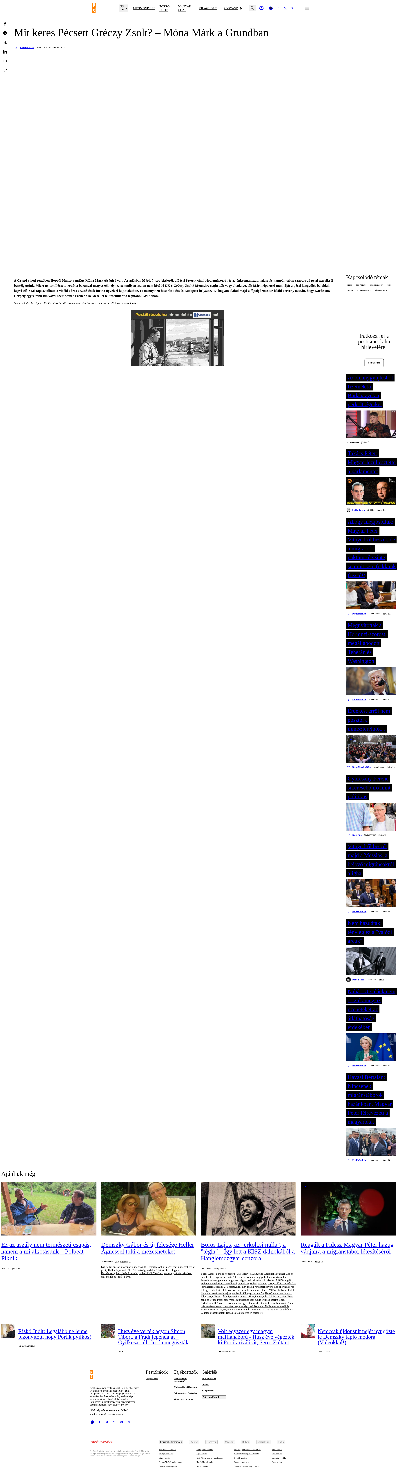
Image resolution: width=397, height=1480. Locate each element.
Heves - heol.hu (202, 1466)
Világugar (208, 8)
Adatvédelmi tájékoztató (180, 1379)
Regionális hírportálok (171, 1442)
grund (350, 290)
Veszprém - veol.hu (279, 1458)
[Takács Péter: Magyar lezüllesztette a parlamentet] (371, 491)
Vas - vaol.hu (277, 1454)
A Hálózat (206, 1268)
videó (349, 285)
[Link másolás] (5, 70)
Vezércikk (371, 980)
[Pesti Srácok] (103, 8)
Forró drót (164, 8)
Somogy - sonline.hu (242, 1462)
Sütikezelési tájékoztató (185, 1387)
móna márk (361, 285)
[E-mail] (5, 61)
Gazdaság (211, 1442)
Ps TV (39, 47)
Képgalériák (208, 1390)
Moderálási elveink (183, 1399)
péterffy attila (364, 290)
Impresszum (152, 1378)
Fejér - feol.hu (201, 1454)
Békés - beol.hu (164, 1458)
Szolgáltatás (263, 1442)
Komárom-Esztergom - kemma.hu (246, 1454)
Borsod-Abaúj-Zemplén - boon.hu (171, 1462)
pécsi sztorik (381, 290)
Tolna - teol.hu (277, 1450)
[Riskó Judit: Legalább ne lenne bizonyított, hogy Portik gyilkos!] (8, 1331)
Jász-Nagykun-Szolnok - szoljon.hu (247, 1450)
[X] (285, 8)
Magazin (229, 1442)
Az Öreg (371, 510)
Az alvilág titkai (27, 1346)
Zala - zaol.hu (277, 1462)
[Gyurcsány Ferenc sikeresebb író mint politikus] (371, 817)
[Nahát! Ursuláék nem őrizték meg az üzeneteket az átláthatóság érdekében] (371, 1047)
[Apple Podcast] (128, 1422)
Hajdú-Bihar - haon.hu (204, 1462)
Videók (205, 1384)
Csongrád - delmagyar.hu (168, 1466)
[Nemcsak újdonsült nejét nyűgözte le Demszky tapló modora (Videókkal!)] (308, 1331)
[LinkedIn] (5, 52)
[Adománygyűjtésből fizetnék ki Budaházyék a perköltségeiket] (371, 424)
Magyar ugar (184, 8)
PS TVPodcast (209, 1378)
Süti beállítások (211, 1397)
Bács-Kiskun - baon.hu (167, 1450)
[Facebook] (278, 8)
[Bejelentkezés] (261, 8)
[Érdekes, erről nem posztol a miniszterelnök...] (371, 749)
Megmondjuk (144, 8)
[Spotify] (121, 1422)
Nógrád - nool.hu (240, 1458)
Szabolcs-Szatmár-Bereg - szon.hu (246, 1466)
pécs (389, 285)
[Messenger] (5, 33)
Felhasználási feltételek (185, 1393)
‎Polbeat (6, 1268)
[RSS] (292, 8)
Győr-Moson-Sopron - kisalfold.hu (209, 1458)
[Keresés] (252, 8)
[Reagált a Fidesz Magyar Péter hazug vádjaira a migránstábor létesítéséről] (348, 1209)
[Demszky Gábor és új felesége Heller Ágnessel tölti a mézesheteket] (148, 1209)
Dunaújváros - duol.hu (204, 1450)
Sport (121, 1351)
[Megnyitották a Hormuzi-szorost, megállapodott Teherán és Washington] (371, 681)
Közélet (194, 1442)
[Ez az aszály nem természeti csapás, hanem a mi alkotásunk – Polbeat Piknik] (48, 1209)
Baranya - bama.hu (166, 1454)
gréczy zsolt (376, 285)
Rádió (281, 1442)
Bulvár (245, 1442)
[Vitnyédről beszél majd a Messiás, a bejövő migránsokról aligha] (371, 893)
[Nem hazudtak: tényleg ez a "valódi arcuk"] (371, 961)
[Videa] (270, 8)
